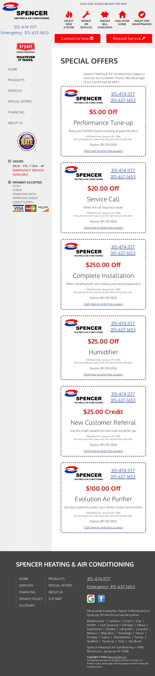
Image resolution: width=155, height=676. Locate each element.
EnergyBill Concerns (105, 24)
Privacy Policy (31, 599)
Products (16, 80)
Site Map (55, 599)
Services (15, 90)
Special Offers (20, 101)
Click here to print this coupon (103, 151)
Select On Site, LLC (117, 656)
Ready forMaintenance (142, 22)
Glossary (27, 605)
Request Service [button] (127, 38)
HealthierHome (122, 22)
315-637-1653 (122, 100)
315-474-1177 (123, 94)
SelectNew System (69, 24)
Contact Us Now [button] (75, 38)
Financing (16, 112)
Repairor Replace (86, 24)
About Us (15, 123)
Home (12, 69)
